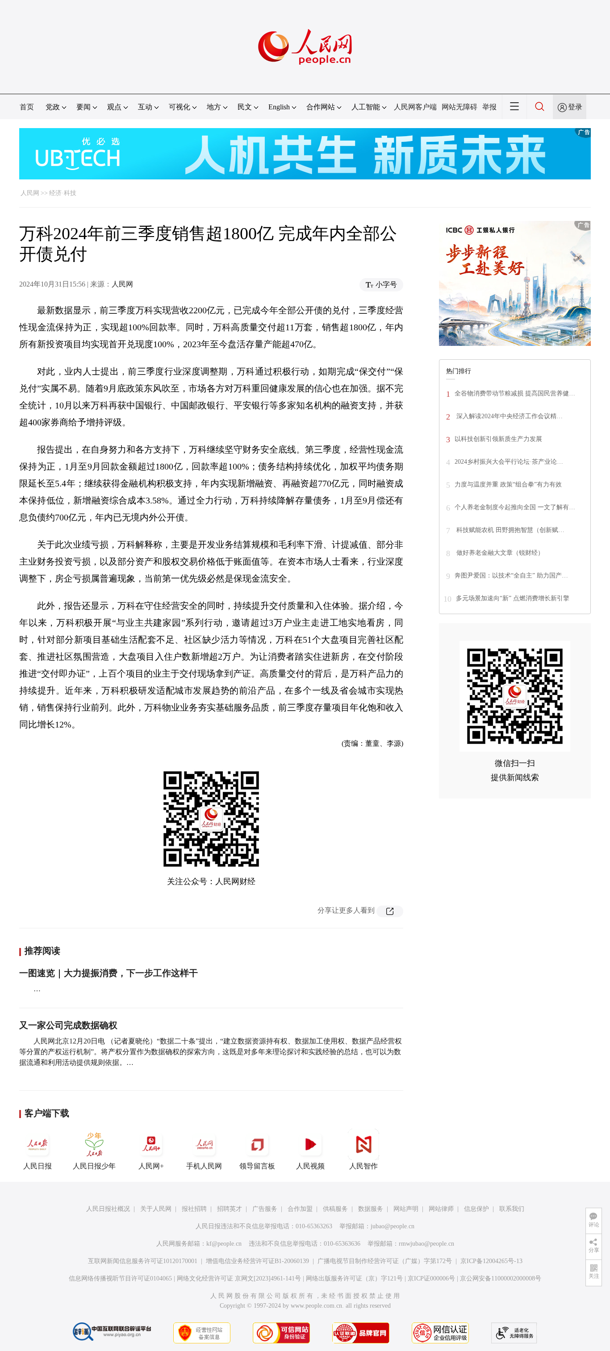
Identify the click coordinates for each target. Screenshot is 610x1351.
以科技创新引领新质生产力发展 (498, 439)
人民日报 (37, 1166)
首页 (27, 107)
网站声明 (405, 1209)
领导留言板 (257, 1166)
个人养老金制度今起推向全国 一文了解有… (515, 507)
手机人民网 (204, 1166)
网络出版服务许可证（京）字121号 (354, 1278)
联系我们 (511, 1209)
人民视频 (310, 1166)
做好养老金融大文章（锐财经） (499, 552)
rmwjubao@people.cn (426, 1243)
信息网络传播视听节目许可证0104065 (120, 1278)
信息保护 (476, 1209)
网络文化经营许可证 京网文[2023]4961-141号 (239, 1278)
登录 (575, 107)
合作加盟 (300, 1209)
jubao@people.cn (392, 1226)
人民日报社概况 (108, 1209)
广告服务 (264, 1209)
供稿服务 (335, 1209)
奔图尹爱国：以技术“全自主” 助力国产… (511, 575)
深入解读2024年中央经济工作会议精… (509, 416)
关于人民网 (155, 1209)
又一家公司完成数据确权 (68, 1025)
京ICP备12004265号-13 (491, 1261)
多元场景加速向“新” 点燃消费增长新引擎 (512, 598)
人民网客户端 (415, 107)
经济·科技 (62, 193)
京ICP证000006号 (431, 1278)
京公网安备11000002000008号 (500, 1278)
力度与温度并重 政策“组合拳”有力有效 (508, 484)
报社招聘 (194, 1209)
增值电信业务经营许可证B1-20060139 (257, 1261)
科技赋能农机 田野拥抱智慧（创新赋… (509, 530)
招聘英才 (229, 1209)
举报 (489, 107)
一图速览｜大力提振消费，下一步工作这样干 (108, 973)
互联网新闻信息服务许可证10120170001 (142, 1261)
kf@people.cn (224, 1243)
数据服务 (370, 1209)
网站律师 (441, 1209)
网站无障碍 (459, 107)
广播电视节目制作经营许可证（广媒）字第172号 (385, 1261)
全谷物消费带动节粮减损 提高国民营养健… (515, 393)
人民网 (30, 193)
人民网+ (151, 1166)
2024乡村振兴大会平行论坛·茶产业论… (509, 461)
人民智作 (363, 1166)
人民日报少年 (94, 1166)
